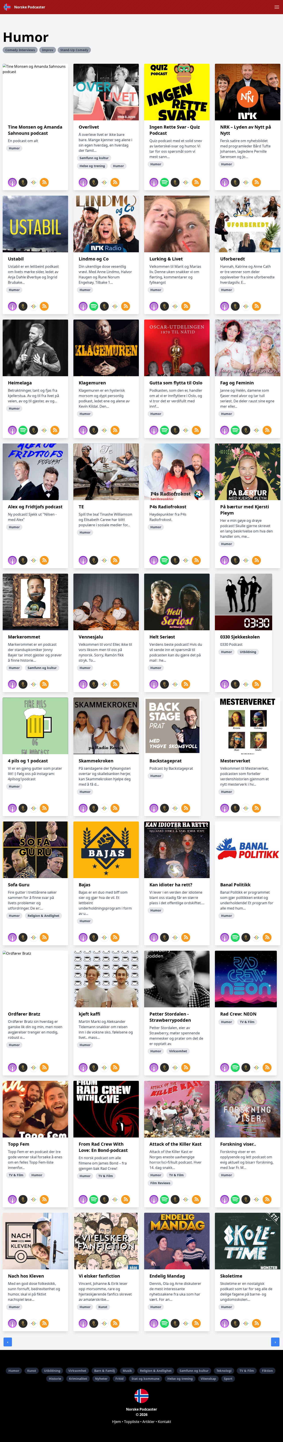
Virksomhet (77, 1371)
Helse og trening (180, 1378)
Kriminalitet (78, 1378)
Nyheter (101, 1378)
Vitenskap (208, 1378)
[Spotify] (164, 182)
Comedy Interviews (20, 50)
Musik (127, 1371)
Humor (13, 1371)
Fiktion (267, 1371)
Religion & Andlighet (156, 1371)
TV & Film (246, 1371)
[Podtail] (23, 182)
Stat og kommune (145, 1378)
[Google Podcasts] (33, 182)
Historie (55, 1378)
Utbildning (52, 1371)
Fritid (119, 1378)
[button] (276, 7)
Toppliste (131, 1421)
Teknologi (223, 1371)
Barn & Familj (104, 1371)
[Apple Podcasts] (12, 182)
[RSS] (44, 182)
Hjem (116, 1421)
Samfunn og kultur (194, 1371)
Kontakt (164, 1421)
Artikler (148, 1421)
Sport (228, 1378)
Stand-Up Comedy (74, 50)
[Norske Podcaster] (141, 1396)
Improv (47, 50)
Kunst (31, 1371)
